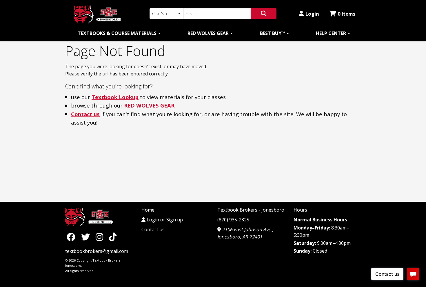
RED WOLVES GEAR (208, 33)
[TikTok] (112, 237)
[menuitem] (118, 33)
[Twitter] (87, 237)
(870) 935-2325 (233, 219)
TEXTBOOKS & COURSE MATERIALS (117, 33)
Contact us (85, 114)
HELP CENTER (331, 33)
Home (147, 210)
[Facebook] (72, 237)
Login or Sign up (164, 219)
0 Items (347, 13)
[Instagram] (101, 237)
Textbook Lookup (115, 97)
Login (312, 13)
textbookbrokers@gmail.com (96, 251)
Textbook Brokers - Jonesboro (250, 210)
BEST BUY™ (272, 33)
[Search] (263, 13)
